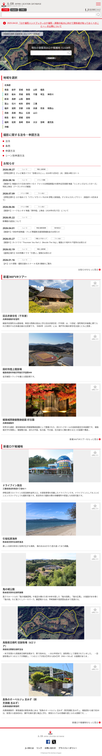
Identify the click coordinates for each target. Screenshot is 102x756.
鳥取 (6, 113)
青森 (6, 89)
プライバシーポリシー (67, 748)
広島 (28, 113)
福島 (42, 89)
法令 (7, 141)
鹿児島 (51, 122)
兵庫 (35, 108)
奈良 (42, 108)
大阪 (28, 108)
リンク (39, 748)
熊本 (28, 122)
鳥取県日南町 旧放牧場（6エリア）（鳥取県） (22, 34)
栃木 (14, 94)
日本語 (5, 10)
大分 (35, 122)
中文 (22, 10)
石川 (14, 103)
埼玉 (42, 94)
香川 (14, 117)
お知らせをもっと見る (88, 269)
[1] (97, 14)
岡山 (21, 113)
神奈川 (51, 94)
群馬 (28, 94)
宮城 (21, 89)
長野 (14, 99)
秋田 (28, 89)
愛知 (28, 103)
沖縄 (6, 126)
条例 (7, 145)
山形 (35, 89)
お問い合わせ (50, 748)
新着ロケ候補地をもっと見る (85, 722)
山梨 (21, 99)
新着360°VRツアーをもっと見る (84, 439)
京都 (21, 108)
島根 (14, 113)
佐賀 (14, 122)
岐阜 (21, 103)
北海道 (7, 85)
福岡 (6, 122)
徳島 (6, 117)
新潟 (6, 99)
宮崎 (42, 122)
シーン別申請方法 (14, 155)
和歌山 (51, 108)
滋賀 (14, 108)
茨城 (21, 94)
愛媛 (21, 117)
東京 (6, 94)
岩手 (14, 89)
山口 (35, 113)
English (14, 10)
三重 (35, 103)
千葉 (35, 94)
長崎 (21, 122)
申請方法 (10, 150)
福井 (6, 108)
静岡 (28, 99)
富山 (6, 103)
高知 (28, 117)
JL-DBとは (29, 748)
